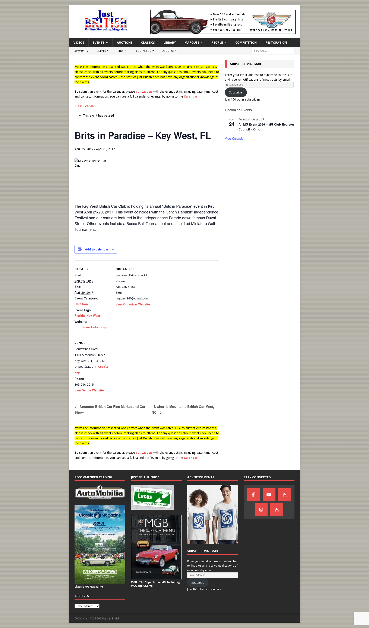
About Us (168, 50)
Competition (246, 42)
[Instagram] (261, 509)
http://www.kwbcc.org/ (91, 327)
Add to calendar (96, 249)
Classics (148, 42)
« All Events (84, 106)
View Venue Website (89, 390)
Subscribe (235, 92)
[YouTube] (269, 494)
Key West (93, 315)
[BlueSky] (284, 494)
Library (170, 42)
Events (98, 42)
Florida (80, 315)
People (217, 42)
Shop (121, 50)
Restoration (276, 42)
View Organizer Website (133, 304)
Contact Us (143, 50)
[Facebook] (253, 494)
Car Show (81, 304)
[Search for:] (273, 51)
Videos (78, 42)
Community (80, 50)
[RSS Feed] (276, 509)
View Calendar (235, 138)
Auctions (124, 42)
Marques (191, 42)
